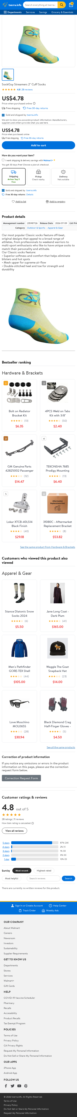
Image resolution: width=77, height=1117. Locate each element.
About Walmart (12, 928)
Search (68, 878)
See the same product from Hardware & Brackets (47, 547)
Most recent (22, 870)
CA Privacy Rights (13, 1045)
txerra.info (32, 114)
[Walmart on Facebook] (6, 1086)
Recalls (7, 1008)
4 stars (5, 847)
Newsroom (9, 938)
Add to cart (38, 145)
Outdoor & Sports (36, 227)
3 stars (6, 851)
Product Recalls (12, 1018)
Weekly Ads (52, 910)
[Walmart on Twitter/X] (12, 1086)
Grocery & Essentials (62, 12)
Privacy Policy (11, 1040)
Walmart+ (9, 980)
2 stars (6, 855)
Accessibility (10, 1013)
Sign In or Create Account (29, 905)
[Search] (62, 4)
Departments (14, 12)
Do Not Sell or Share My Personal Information (28, 1055)
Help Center (59, 905)
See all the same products (61, 747)
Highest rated (44, 870)
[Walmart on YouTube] (19, 1086)
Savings (43, 12)
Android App (10, 1073)
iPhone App (10, 1067)
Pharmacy (9, 1003)
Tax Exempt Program (14, 1023)
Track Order (29, 910)
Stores (7, 970)
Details (29, 194)
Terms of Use (10, 1035)
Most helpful (11, 878)
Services (30, 12)
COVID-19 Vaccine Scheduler (19, 997)
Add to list (21, 201)
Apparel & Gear (55, 227)
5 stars (6, 842)
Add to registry (57, 201)
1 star (6, 859)
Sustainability (11, 948)
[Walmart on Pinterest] (26, 1086)
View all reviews (14, 830)
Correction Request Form (21, 778)
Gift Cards (9, 986)
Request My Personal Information (21, 1050)
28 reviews (27, 89)
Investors (8, 943)
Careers (8, 933)
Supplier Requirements (16, 953)
